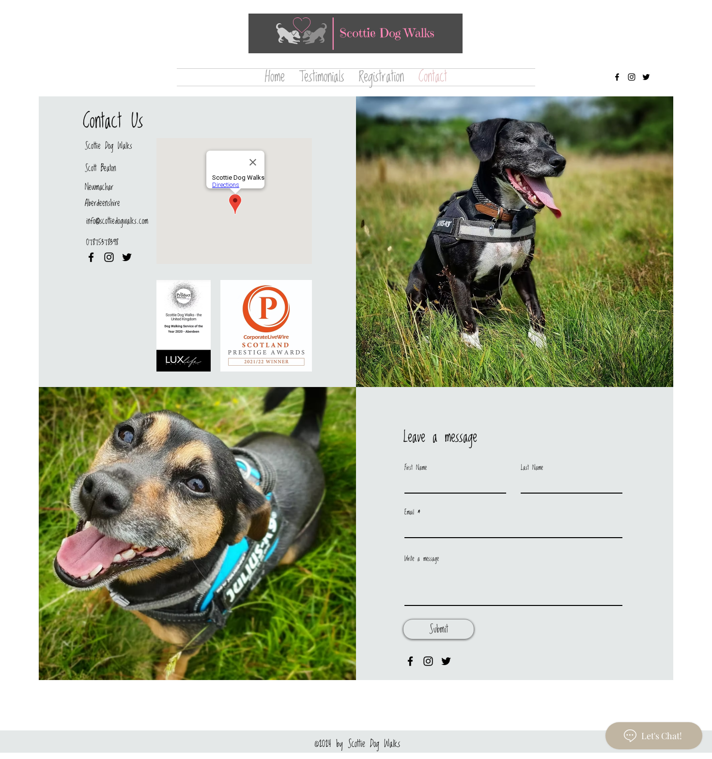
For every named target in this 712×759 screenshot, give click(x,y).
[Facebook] (617, 77)
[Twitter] (646, 77)
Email (409, 512)
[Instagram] (631, 77)
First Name (415, 468)
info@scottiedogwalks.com (117, 221)
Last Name (532, 468)
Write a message (421, 559)
